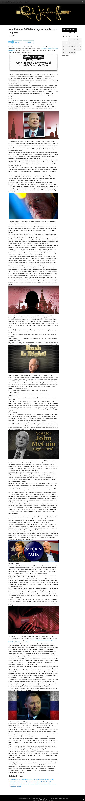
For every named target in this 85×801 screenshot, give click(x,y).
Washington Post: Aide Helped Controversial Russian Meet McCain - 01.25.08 (30, 782)
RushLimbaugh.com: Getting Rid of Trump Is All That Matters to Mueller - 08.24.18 (32, 779)
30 (72, 53)
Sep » (67, 55)
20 (63, 49)
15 (69, 46)
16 (72, 46)
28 (66, 53)
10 (74, 43)
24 (74, 49)
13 (63, 46)
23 (72, 49)
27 (63, 53)
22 (69, 49)
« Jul (63, 55)
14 (66, 46)
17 (74, 46)
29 (69, 53)
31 (74, 53)
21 (66, 49)
